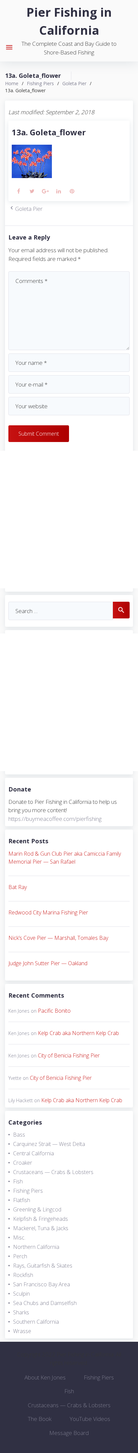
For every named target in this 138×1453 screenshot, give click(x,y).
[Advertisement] (69, 519)
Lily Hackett (20, 1100)
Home (11, 83)
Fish (18, 1181)
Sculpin (21, 1293)
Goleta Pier (74, 83)
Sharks (21, 1312)
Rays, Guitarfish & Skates (42, 1265)
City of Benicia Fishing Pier (69, 1055)
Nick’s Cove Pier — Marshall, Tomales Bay (58, 937)
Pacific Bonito (54, 1010)
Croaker (22, 1162)
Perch (20, 1256)
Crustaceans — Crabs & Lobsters (53, 1172)
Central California (33, 1153)
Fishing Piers (40, 83)
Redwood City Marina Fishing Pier (48, 912)
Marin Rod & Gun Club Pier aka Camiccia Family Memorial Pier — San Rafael (64, 857)
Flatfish (21, 1200)
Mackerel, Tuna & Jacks (40, 1228)
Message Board (69, 1433)
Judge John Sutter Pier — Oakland (47, 963)
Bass (19, 1134)
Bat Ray (17, 887)
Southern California (36, 1321)
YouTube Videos (90, 1419)
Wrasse (22, 1331)
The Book (40, 1419)
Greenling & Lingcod (37, 1209)
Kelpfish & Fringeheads (40, 1218)
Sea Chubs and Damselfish (45, 1303)
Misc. (19, 1237)
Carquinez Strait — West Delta (49, 1144)
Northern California (36, 1247)
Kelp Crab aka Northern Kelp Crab (78, 1033)
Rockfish (23, 1275)
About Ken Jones (45, 1377)
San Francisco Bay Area (41, 1284)
